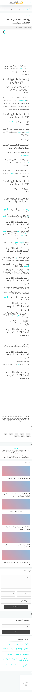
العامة (20, 101)
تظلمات (27, 132)
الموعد (10, 434)
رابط (4, 66)
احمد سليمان (27, 27)
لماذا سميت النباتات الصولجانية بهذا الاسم (18, 654)
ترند (27, 16)
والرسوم (16, 436)
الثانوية (20, 69)
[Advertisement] (16, 400)
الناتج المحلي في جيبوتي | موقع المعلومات (18, 643)
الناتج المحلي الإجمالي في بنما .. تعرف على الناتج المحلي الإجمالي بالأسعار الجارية (16, 649)
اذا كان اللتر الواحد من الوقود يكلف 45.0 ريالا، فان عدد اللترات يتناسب (16, 659)
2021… (28, 434)
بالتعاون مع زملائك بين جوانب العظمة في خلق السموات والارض (17, 665)
